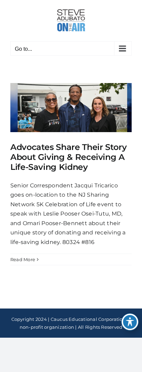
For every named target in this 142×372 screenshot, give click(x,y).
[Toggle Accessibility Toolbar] (130, 322)
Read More (22, 259)
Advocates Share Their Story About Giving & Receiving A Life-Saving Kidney (68, 157)
